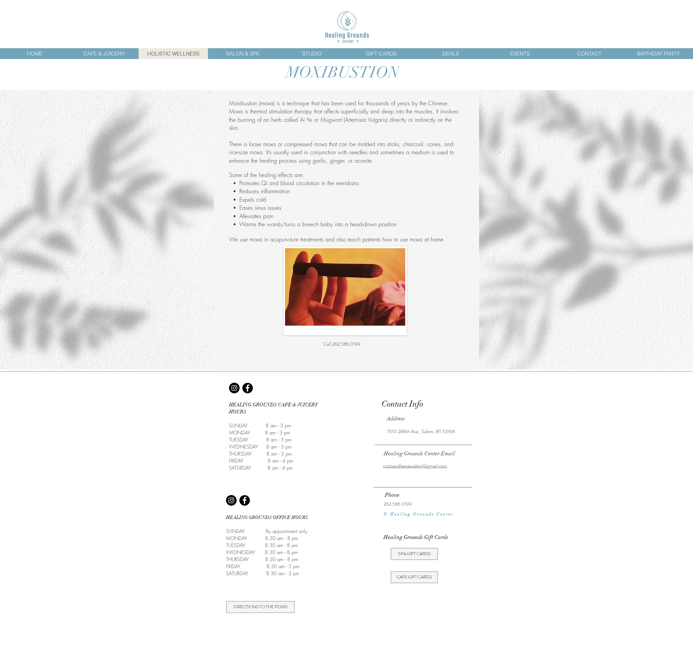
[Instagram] (234, 388)
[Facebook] (247, 388)
